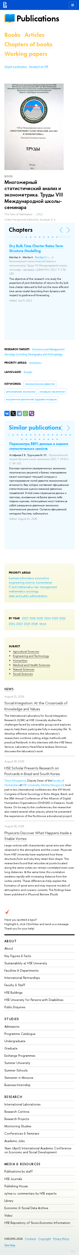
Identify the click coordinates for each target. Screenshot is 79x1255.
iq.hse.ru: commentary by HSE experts (30, 1193)
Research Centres (16, 1111)
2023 (55, 618)
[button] (22, 237)
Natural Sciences (23, 669)
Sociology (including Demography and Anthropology (33, 354)
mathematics (17, 591)
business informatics (21, 578)
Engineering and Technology (31, 656)
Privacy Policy (61, 1239)
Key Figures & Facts (17, 956)
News (9, 689)
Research (13, 1097)
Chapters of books (28, 44)
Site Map (9, 1245)
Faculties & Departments (21, 970)
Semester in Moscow (18, 1077)
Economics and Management (48, 349)
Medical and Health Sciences (31, 665)
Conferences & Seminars (21, 1133)
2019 (27, 624)
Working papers (25, 54)
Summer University (17, 1063)
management (48, 587)
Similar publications (35, 427)
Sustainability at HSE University (25, 963)
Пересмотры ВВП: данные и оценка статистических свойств (38, 446)
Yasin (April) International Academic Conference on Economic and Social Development (37, 1150)
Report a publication (16, 67)
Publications (37, 18)
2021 (12, 624)
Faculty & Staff (14, 985)
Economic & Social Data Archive (26, 1208)
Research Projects (16, 1119)
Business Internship (17, 1085)
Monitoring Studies (17, 1126)
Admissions (11, 1026)
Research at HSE (38, 67)
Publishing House (16, 1186)
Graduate (11, 1048)
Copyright (44, 1239)
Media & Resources (22, 1164)
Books (12, 35)
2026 (32, 618)
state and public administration (28, 596)
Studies (11, 1019)
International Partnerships (22, 978)
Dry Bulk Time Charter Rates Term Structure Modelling (36, 248)
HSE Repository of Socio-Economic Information (37, 1223)
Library (8, 1201)
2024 (47, 618)
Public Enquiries (14, 1007)
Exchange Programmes (19, 1055)
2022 (62, 618)
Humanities (20, 660)
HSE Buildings (13, 992)
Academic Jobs (14, 1141)
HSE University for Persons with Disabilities (33, 1000)
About (10, 941)
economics (42, 578)
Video (8, 1215)
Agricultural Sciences (26, 651)
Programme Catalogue (20, 1034)
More (43, 624)
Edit (73, 1250)
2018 (34, 624)
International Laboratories (22, 1104)
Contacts (30, 1239)
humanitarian (44, 582)
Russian (28, 372)
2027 (25, 618)
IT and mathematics (21, 587)
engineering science (22, 582)
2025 (40, 618)
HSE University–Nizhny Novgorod (43, 785)
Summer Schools (15, 1070)
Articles (34, 35)
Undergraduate (14, 1041)
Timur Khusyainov (15, 780)
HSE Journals (13, 1179)
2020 (19, 624)
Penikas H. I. (42, 257)
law (36, 587)
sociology (32, 591)
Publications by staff (18, 1171)
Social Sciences (23, 674)
